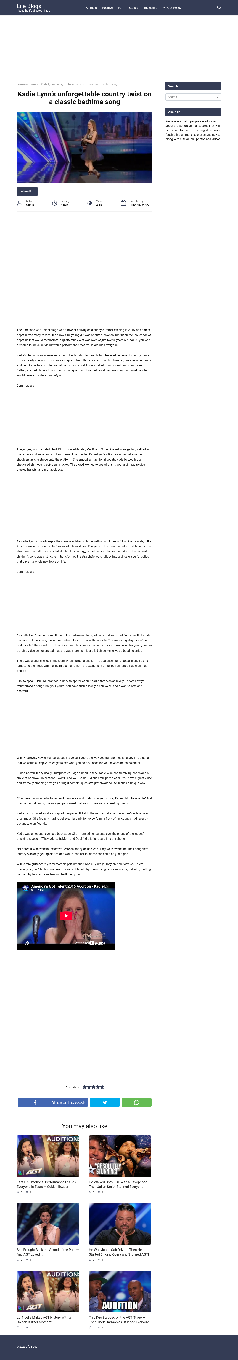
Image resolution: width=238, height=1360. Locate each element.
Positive (107, 7)
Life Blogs (29, 6)
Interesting (150, 7)
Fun (120, 7)
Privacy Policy (172, 7)
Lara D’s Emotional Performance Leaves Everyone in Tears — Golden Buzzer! (46, 1184)
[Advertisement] (119, 52)
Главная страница (28, 84)
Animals (91, 7)
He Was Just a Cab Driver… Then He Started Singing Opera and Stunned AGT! (119, 1252)
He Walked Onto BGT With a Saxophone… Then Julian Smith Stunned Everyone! (119, 1184)
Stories (133, 7)
